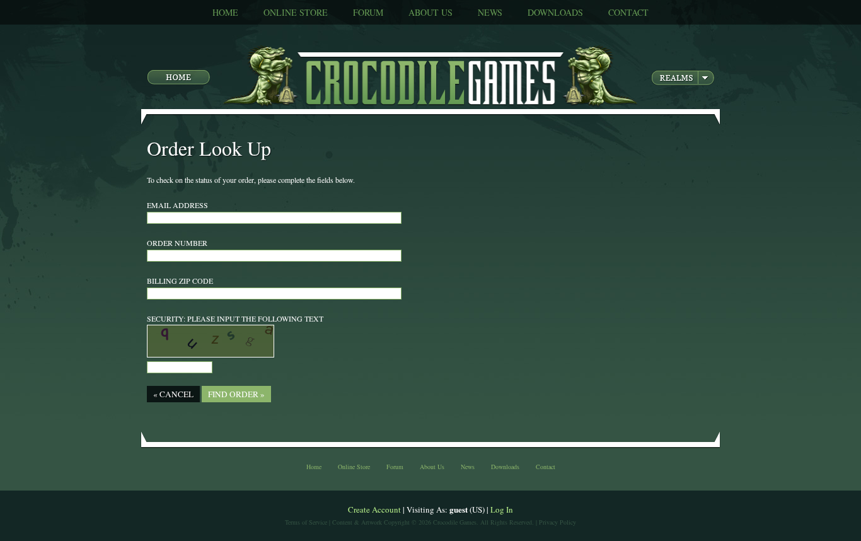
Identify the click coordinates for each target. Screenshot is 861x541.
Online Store (295, 12)
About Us (430, 12)
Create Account (374, 509)
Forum (368, 12)
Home (225, 12)
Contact (628, 12)
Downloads (555, 12)
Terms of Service (306, 522)
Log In (501, 509)
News (490, 12)
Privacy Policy (557, 522)
